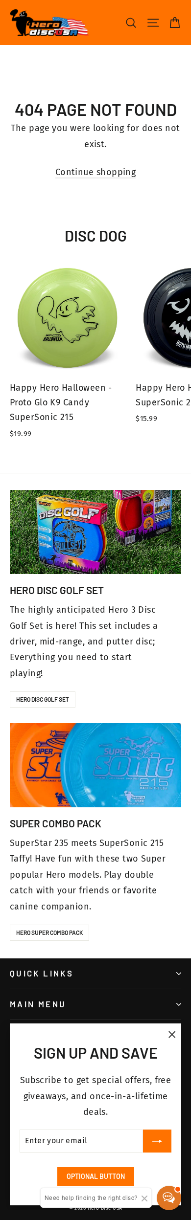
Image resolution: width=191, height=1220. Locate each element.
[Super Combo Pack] (95, 765)
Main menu (38, 1004)
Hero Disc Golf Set (42, 699)
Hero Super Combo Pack (49, 932)
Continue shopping (95, 172)
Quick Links (41, 973)
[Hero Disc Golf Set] (95, 532)
